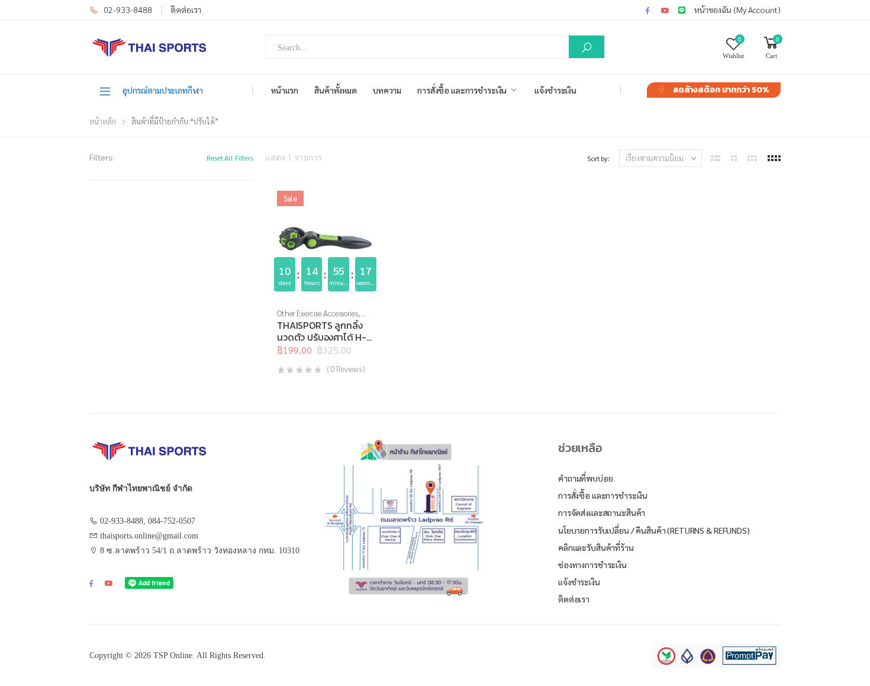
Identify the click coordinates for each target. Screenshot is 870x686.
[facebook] (647, 10)
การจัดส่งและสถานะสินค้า (601, 512)
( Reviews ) (346, 369)
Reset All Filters (230, 157)
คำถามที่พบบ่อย (585, 478)
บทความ (387, 90)
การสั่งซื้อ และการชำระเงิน (462, 90)
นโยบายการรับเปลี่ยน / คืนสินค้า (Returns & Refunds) (654, 530)
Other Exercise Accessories (317, 313)
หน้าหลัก (102, 121)
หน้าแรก (284, 90)
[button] (325, 287)
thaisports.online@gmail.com (149, 535)
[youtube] (665, 10)
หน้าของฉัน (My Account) (737, 9)
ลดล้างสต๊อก (721, 90)
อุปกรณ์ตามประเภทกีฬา (162, 90)
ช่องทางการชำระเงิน (592, 564)
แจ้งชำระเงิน (555, 90)
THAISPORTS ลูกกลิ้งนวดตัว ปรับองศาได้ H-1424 (321, 337)
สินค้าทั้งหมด (335, 90)
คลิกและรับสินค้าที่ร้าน (596, 547)
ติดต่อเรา (185, 9)
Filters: (101, 157)
